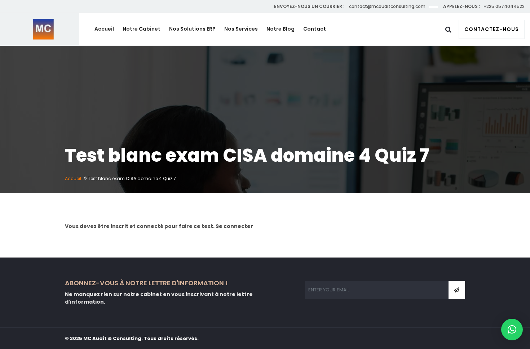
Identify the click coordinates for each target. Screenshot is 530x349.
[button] (512, 329)
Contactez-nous (491, 29)
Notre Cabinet (141, 28)
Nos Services (241, 28)
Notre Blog (280, 28)
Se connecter (234, 226)
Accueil (104, 28)
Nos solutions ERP (192, 28)
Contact (314, 28)
